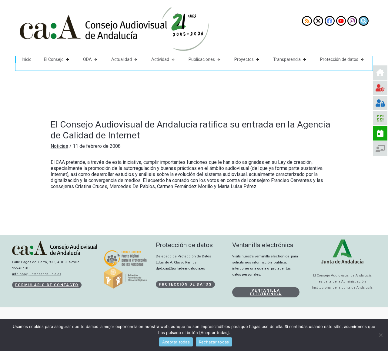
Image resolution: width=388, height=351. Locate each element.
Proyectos (244, 59)
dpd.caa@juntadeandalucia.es (180, 268)
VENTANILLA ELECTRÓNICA (266, 292)
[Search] (363, 21)
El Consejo (54, 59)
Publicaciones (202, 59)
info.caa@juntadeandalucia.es (36, 274)
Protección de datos (339, 59)
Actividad (160, 59)
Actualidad (121, 59)
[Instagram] (352, 21)
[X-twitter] (318, 21)
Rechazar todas (214, 341)
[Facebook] (329, 21)
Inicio (27, 59)
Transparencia (287, 59)
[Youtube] (341, 21)
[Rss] (307, 21)
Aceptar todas (176, 341)
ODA (87, 59)
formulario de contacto (47, 285)
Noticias (59, 146)
